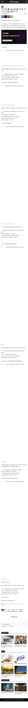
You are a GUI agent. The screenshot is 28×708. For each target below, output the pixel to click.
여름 (8, 609)
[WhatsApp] (11, 16)
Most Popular (4, 643)
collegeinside (4, 13)
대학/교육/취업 (4, 690)
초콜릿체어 (21, 611)
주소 (2, 74)
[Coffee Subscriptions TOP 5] (21, 658)
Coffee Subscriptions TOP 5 (21, 663)
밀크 (16, 609)
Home (2, 4)
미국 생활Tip (17, 690)
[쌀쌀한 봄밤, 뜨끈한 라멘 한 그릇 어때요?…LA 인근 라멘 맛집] (21, 640)
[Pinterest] (8, 16)
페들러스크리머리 (15, 611)
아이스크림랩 (8, 611)
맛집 (6, 609)
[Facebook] (2, 16)
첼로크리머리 (21, 609)
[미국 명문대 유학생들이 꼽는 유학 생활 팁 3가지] (21, 687)
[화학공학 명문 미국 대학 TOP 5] (7, 687)
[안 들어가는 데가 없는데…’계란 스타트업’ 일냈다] (7, 670)
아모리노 (3, 611)
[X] (5, 16)
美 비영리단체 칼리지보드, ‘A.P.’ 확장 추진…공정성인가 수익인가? (7, 646)
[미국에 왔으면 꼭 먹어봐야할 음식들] (7, 658)
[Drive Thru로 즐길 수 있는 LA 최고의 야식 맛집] (21, 670)
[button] (2, 1)
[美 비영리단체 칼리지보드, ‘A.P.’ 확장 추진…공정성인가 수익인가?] (7, 640)
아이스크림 (12, 609)
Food (6, 4)
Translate (11, 626)
